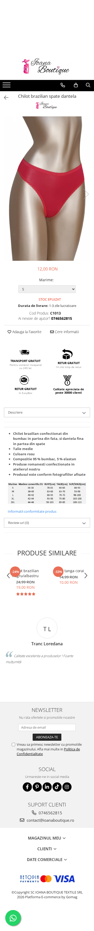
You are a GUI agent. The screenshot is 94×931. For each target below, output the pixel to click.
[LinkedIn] (47, 787)
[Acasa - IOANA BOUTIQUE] (47, 67)
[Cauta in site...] (88, 85)
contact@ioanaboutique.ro (50, 820)
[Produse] (7, 86)
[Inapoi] (4, 97)
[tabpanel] (47, 188)
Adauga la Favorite (26, 331)
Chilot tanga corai (68, 570)
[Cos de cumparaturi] (75, 85)
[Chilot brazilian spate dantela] (47, 188)
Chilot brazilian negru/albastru (25, 573)
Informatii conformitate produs (32, 511)
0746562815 (50, 812)
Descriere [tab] (15, 412)
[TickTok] (57, 787)
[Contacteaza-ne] (63, 85)
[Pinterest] (37, 787)
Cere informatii (66, 331)
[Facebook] (27, 787)
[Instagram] (67, 787)
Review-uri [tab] (18, 522)
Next (86, 194)
